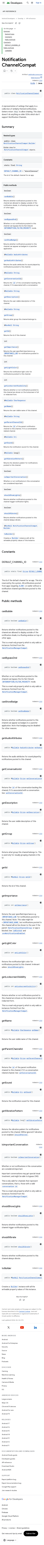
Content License (24, 1311)
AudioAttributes (21, 254)
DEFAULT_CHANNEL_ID (12, 171)
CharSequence (19, 400)
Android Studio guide (9, 1455)
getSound (8, 443)
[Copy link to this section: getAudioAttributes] (24, 738)
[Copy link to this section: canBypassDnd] (19, 658)
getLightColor (10, 367)
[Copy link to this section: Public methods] (24, 601)
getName (7, 406)
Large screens (7, 1399)
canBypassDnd (10, 219)
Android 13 (5, 1438)
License (12, 1528)
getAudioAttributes (12, 260)
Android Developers (8, 18)
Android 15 (6, 1431)
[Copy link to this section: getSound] (14, 1083)
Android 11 (5, 1445)
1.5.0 (40, 80)
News (4, 1354)
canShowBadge (10, 240)
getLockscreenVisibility (15, 386)
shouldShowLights (12, 495)
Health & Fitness (7, 1378)
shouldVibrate (10, 513)
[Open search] (27, 2)
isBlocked (17, 931)
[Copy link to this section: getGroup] (14, 834)
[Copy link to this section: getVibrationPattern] (25, 1111)
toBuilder (8, 534)
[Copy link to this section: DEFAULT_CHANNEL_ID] (28, 562)
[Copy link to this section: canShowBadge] (20, 702)
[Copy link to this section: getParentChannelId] (25, 1049)
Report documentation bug (11, 1483)
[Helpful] (16, 23)
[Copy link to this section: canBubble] (15, 611)
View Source (35, 78)
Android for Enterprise (10, 1343)
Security (5, 1347)
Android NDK (6, 1470)
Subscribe (30, 1533)
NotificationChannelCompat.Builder (19, 143)
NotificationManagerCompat (14, 648)
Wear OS (5, 1403)
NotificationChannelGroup (20, 928)
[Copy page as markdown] (12, 71)
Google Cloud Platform (10, 1516)
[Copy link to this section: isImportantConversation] (4, 1148)
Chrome (5, 1509)
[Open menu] (3, 3)
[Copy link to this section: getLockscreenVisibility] (28, 977)
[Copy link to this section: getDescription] (19, 803)
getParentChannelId (13, 422)
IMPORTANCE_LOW (10, 353)
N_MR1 (21, 586)
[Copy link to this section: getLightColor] (18, 943)
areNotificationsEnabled (13, 933)
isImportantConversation (15, 477)
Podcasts (5, 1361)
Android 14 (6, 1434)
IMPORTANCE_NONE (10, 922)
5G (3, 1389)
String (19, 165)
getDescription (11, 297)
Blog (3, 1358)
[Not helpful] (19, 23)
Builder (15, 538)
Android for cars (8, 1410)
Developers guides (8, 1459)
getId (6, 331)
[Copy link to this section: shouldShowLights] (22, 1206)
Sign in (38, 3)
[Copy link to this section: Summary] (16, 127)
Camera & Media (8, 1382)
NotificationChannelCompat (27, 93)
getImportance (10, 347)
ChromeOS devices (9, 1406)
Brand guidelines (23, 1528)
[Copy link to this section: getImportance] (19, 896)
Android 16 (6, 1427)
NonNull (8, 325)
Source (4, 1350)
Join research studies (9, 1490)
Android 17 (6, 1423)
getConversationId (12, 279)
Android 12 (6, 1442)
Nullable (9, 254)
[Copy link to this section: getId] (9, 867)
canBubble (8, 196)
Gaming (5, 1371)
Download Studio (8, 1466)
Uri (15, 437)
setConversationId (14, 793)
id (14, 283)
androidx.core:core (35, 74)
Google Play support (9, 1487)
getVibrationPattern (13, 459)
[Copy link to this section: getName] (14, 1021)
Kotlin (32, 83)
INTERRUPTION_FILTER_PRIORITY (17, 228)
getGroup (8, 315)
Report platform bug (9, 1479)
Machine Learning (8, 1375)
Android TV (6, 1414)
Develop (20, 18)
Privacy (4, 1386)
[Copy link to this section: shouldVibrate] (18, 1237)
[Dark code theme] (40, 90)
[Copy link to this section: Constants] (17, 552)
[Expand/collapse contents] (15, 28)
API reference (9, 11)
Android (5, 1339)
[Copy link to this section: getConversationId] (23, 769)
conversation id (9, 1186)
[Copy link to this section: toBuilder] (13, 1268)
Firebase (5, 1512)
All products (6, 1520)
